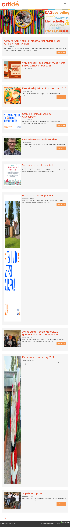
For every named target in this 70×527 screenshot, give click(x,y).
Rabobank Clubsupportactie (38, 195)
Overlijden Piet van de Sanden (39, 139)
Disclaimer (51, 523)
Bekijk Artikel (61, 52)
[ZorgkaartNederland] (65, 522)
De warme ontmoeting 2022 (38, 357)
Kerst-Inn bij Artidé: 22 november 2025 (44, 88)
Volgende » (7, 518)
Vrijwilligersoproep (32, 493)
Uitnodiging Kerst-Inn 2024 (37, 165)
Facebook (44, 523)
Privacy (58, 523)
